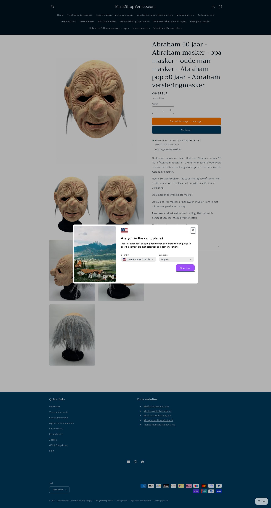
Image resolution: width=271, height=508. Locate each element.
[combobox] (136, 259)
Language (164, 255)
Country (125, 255)
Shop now (185, 268)
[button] (193, 230)
